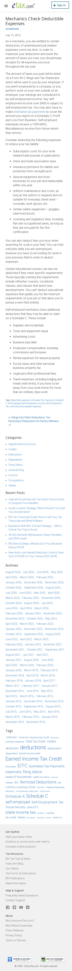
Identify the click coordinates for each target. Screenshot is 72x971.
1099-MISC (11, 737)
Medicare (10, 791)
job (59, 782)
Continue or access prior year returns (28, 841)
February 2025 (30, 597)
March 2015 (13, 716)
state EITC (32, 807)
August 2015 (53, 706)
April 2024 (26, 608)
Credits (12, 449)
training (40, 817)
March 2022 (41, 639)
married (40, 787)
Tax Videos (12, 868)
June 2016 (32, 690)
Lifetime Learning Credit (20, 787)
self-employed (14, 403)
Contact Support (15, 900)
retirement (45, 791)
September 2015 (33, 706)
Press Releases (15, 930)
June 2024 (12, 608)
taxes (21, 817)
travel (48, 817)
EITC (22, 765)
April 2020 (11, 665)
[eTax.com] (23, 5)
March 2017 (13, 685)
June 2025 (25, 592)
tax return (31, 817)
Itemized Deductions (38, 782)
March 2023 (27, 623)
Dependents (15, 459)
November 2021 (15, 649)
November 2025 (54, 582)
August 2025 (53, 587)
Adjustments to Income (22, 444)
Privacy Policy (14, 935)
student (40, 813)
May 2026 (57, 572)
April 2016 (11, 696)
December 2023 (52, 613)
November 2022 (54, 628)
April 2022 (26, 639)
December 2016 (15, 690)
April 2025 (53, 592)
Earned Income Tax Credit (34, 759)
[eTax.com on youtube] (21, 907)
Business (55, 737)
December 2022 (33, 628)
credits (51, 741)
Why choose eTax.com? (20, 920)
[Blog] (27, 907)
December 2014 (15, 721)
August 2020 (31, 659)
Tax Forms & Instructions (21, 873)
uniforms (57, 817)
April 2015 (53, 711)
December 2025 (33, 582)
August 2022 (53, 634)
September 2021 (54, 649)
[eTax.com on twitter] (14, 907)
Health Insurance (41, 777)
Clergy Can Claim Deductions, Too (29, 417)
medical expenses (55, 787)
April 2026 (11, 577)
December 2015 (33, 701)
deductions (33, 747)
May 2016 (46, 690)
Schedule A (15, 796)
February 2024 (14, 613)
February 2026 (44, 577)
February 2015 (30, 716)
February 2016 (44, 696)
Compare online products (21, 846)
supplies (50, 813)
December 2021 (52, 644)
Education (11, 766)
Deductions (15, 454)
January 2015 (49, 716)
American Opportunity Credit (34, 737)
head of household (18, 777)
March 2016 (27, 696)
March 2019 (31, 670)
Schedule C (37, 796)
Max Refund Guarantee (19, 925)
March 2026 (27, 577)
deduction (12, 748)
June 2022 (12, 639)
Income (12, 475)
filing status (32, 772)
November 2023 (15, 618)
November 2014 (35, 721)
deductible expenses (20, 400)
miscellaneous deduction (27, 791)
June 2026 (43, 572)
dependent (54, 748)
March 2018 (48, 675)
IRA (16, 782)
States (12, 485)
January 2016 (13, 701)
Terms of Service (16, 940)
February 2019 (49, 670)
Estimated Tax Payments (42, 400)
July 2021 (28, 654)
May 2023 (51, 618)
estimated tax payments (29, 112)
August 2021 (13, 654)
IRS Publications (15, 878)
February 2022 (14, 644)
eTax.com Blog (14, 863)
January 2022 (33, 644)
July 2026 (28, 572)
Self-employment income (33, 403)
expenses (14, 772)
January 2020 (13, 670)
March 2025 (13, 597)
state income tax (21, 812)
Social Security (15, 807)
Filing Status (15, 464)
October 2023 (35, 618)
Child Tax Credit (35, 741)
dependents (12, 753)
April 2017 (49, 680)
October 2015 (13, 706)
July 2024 (46, 603)
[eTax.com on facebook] (8, 907)
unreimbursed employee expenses (25, 406)
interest (9, 782)
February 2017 (30, 685)
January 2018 (33, 680)
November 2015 (54, 701)
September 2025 (33, 587)
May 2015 (39, 711)
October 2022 (13, 634)
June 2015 (25, 711)
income (54, 777)
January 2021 (13, 659)
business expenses (15, 741)
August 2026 (13, 572)
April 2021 (42, 654)
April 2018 (32, 675)
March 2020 (27, 665)
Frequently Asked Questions (22, 895)
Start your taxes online (19, 836)
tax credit (11, 817)
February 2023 (44, 623)
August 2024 (31, 603)
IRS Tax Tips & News (18, 858)
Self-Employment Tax (48, 802)
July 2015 (11, 711)
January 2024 (33, 613)
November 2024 (51, 597)
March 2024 (41, 608)
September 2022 (33, 634)
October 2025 (13, 587)
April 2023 (11, 623)
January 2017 (49, 685)
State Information (16, 883)
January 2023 (13, 628)
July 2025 (11, 592)
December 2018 (15, 675)
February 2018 (14, 680)
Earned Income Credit (29, 753)
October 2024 (13, 603)
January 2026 (13, 582)
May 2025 (39, 592)
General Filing (16, 470)
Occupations (12, 29)
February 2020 (44, 665)
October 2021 (35, 649)
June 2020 (47, 659)
